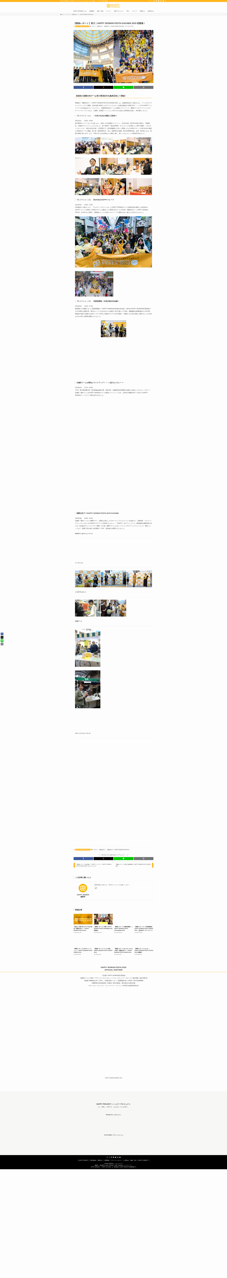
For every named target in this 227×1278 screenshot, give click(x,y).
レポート (93, 26)
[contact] (163, 1)
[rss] (161, 1)
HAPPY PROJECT (84, 1160)
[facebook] (149, 1)
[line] (156, 1)
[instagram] (154, 1)
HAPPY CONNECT (143, 1160)
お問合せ (126, 1160)
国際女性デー (100, 26)
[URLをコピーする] (143, 87)
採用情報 (106, 1160)
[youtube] (158, 1)
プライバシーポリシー (116, 1160)
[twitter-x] (152, 1)
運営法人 (100, 1160)
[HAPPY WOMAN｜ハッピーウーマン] (113, 6)
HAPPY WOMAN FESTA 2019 (82, 26)
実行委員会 (93, 1160)
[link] (96, 888)
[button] (83, 87)
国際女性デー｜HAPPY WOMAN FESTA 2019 (114, 26)
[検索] (165, 1)
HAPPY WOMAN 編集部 (83, 895)
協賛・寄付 (133, 1160)
